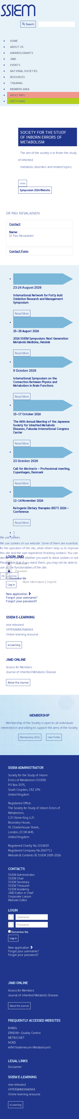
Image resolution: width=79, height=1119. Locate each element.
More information (34, 582)
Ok (3, 576)
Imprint (52, 582)
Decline (13, 576)
